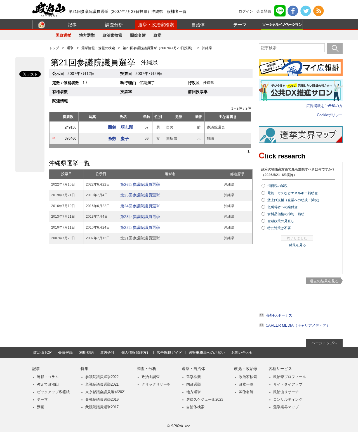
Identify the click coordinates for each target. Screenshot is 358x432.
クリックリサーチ (156, 384)
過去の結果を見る (324, 281)
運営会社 (107, 352)
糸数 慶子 (118, 138)
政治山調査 (151, 377)
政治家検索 (112, 35)
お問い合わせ (242, 352)
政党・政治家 (246, 369)
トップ (54, 48)
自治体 (198, 24)
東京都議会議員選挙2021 (105, 392)
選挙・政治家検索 (156, 24)
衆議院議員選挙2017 (102, 407)
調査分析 (114, 24)
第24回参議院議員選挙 (140, 206)
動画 (40, 407)
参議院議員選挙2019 (102, 399)
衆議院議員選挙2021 (102, 384)
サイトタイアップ (287, 384)
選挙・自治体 (193, 369)
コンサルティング (287, 399)
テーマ (240, 24)
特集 (84, 369)
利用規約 (86, 352)
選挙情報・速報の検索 (98, 48)
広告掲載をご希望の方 (324, 106)
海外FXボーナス (279, 315)
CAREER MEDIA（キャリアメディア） (298, 325)
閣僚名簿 (138, 35)
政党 (157, 35)
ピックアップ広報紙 (53, 392)
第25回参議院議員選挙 (140, 195)
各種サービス (280, 369)
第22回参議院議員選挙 (140, 227)
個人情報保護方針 (135, 352)
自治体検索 (195, 407)
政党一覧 (246, 384)
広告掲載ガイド (169, 352)
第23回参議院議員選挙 (140, 216)
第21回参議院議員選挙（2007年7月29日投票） (158, 48)
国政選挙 (63, 35)
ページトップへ (324, 343)
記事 (72, 24)
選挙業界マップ (286, 407)
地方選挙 (87, 35)
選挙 (70, 48)
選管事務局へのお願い (207, 352)
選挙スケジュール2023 (204, 399)
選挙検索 (193, 377)
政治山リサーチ (286, 392)
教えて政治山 (48, 384)
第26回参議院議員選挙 (140, 184)
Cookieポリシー (330, 115)
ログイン (246, 11)
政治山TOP (42, 352)
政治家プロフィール (289, 377)
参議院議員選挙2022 (102, 377)
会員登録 (263, 11)
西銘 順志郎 (120, 127)
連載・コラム (48, 377)
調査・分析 (146, 369)
